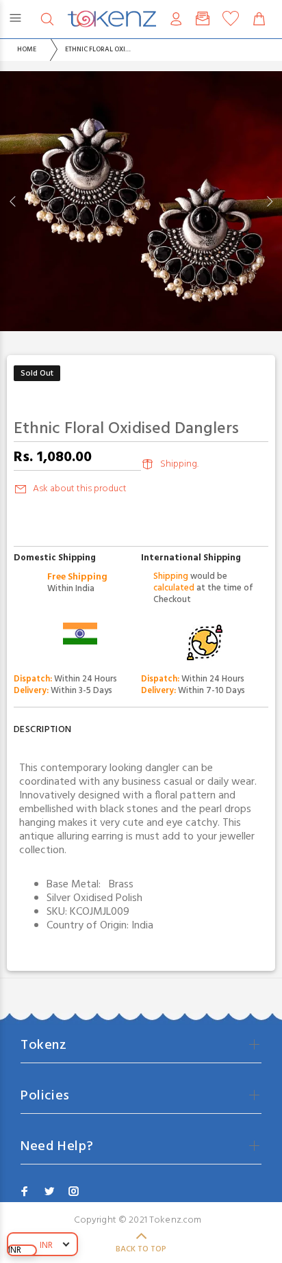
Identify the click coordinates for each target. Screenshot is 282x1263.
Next (269, 201)
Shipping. (179, 464)
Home (26, 49)
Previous (13, 201)
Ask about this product (80, 489)
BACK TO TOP (141, 1249)
